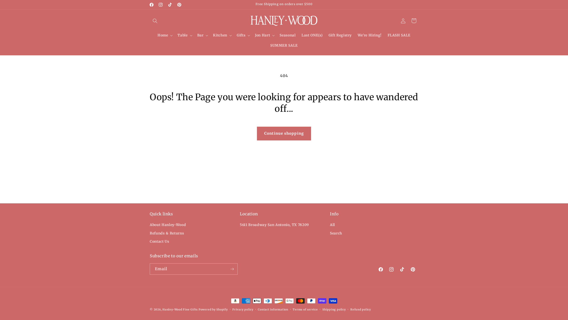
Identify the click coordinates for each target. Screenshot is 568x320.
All (332, 225)
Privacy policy (242, 309)
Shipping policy (334, 309)
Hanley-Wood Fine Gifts (180, 309)
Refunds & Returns (167, 233)
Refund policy (360, 309)
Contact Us (159, 241)
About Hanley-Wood (168, 225)
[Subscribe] (232, 269)
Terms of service (305, 309)
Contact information (273, 309)
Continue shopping (284, 133)
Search (336, 233)
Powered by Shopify (213, 309)
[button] (155, 20)
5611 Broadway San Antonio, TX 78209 (274, 225)
